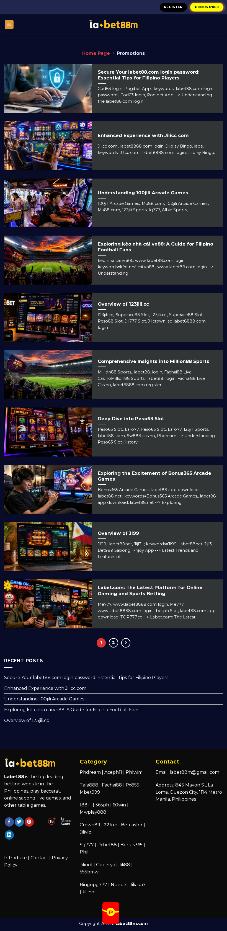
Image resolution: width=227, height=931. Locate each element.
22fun (110, 824)
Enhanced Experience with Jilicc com (45, 688)
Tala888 (89, 785)
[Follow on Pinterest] (29, 822)
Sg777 (87, 844)
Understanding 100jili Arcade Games (44, 699)
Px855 (132, 785)
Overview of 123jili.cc (26, 720)
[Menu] (9, 24)
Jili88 (124, 864)
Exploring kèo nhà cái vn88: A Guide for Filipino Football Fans (71, 709)
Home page (96, 53)
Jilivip (85, 832)
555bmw (89, 872)
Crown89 (90, 824)
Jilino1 (86, 864)
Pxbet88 (107, 844)
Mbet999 (90, 792)
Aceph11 (113, 772)
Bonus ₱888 (207, 7)
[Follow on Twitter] (19, 822)
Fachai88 (112, 785)
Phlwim (134, 772)
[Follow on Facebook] (9, 822)
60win (119, 805)
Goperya (105, 864)
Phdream (90, 772)
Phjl (84, 852)
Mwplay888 (93, 812)
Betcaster (132, 824)
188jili (86, 805)
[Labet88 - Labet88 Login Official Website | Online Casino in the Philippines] (113, 24)
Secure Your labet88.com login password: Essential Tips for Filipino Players (86, 677)
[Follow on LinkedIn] (9, 835)
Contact (39, 857)
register (173, 7)
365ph (102, 805)
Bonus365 (131, 844)
